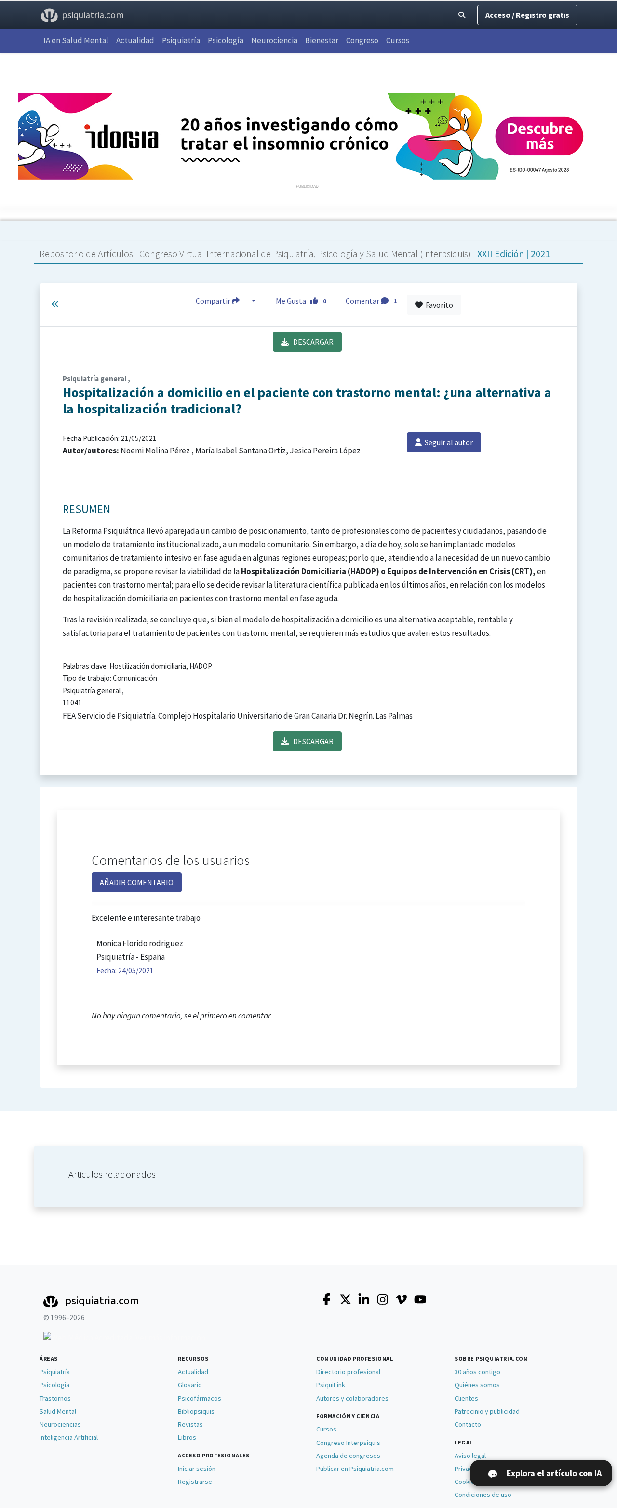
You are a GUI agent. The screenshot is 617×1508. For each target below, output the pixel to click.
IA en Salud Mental (75, 40)
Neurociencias (60, 1424)
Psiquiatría (181, 40)
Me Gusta (301, 301)
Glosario (190, 1384)
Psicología (225, 40)
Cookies (466, 1481)
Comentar (371, 301)
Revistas (190, 1424)
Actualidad (135, 40)
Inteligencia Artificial (69, 1437)
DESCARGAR (311, 342)
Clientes (466, 1398)
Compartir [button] (214, 301)
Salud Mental (58, 1411)
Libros (187, 1437)
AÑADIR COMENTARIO (137, 882)
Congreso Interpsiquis (348, 1442)
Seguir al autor (447, 442)
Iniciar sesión (196, 1468)
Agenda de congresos (348, 1455)
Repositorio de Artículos (86, 253)
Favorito (438, 304)
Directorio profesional (348, 1371)
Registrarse (195, 1481)
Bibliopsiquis (196, 1411)
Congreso (362, 40)
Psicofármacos (199, 1398)
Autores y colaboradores (352, 1398)
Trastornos (55, 1398)
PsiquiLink (330, 1384)
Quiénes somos (477, 1384)
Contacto (468, 1424)
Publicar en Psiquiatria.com (355, 1468)
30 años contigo (477, 1371)
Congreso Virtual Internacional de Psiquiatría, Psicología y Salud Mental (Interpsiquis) (306, 253)
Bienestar (321, 40)
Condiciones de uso (483, 1494)
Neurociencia (274, 40)
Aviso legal (470, 1455)
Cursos (397, 40)
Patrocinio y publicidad (487, 1411)
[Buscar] (461, 15)
